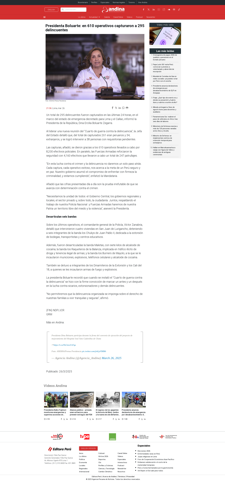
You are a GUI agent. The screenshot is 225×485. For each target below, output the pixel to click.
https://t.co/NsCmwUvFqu (65, 345)
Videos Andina (55, 386)
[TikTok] (179, 9)
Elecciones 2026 (144, 451)
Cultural (101, 453)
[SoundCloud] (169, 9)
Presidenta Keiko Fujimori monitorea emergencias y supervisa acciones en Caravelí (55, 413)
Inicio (81, 453)
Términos (121, 476)
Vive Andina (142, 2)
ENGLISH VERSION (88, 448)
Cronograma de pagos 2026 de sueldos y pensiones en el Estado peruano (165, 57)
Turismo (131, 2)
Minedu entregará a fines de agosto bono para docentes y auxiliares (164, 109)
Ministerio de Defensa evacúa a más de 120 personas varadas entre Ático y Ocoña (165, 128)
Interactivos (122, 462)
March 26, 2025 (111, 358)
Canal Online (118, 17)
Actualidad (95, 17)
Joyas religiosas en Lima (147, 457)
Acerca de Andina (109, 476)
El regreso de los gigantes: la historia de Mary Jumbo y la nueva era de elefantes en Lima (107, 413)
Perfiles (94, 2)
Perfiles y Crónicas (105, 465)
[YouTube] (158, 9)
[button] (45, 404)
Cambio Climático (105, 472)
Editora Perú (96, 476)
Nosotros (121, 472)
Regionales (83, 469)
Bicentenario (83, 2)
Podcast (139, 17)
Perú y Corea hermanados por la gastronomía (155, 468)
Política (82, 459)
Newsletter (150, 17)
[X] (148, 9)
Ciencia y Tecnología (106, 469)
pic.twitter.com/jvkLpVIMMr (94, 351)
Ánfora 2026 (103, 456)
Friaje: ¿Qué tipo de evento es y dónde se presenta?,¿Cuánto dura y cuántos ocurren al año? (165, 100)
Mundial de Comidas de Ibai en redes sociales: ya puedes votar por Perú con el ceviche (165, 78)
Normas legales (119, 2)
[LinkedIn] (153, 9)
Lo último (81, 17)
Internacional (84, 472)
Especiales (105, 2)
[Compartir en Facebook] (61, 418)
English (51, 10)
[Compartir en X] (64, 418)
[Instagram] (163, 9)
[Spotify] (174, 9)
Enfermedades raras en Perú (149, 454)
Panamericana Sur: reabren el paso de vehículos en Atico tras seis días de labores (165, 119)
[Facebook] (143, 9)
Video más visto (165, 24)
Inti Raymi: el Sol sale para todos (150, 471)
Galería (107, 17)
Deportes (102, 459)
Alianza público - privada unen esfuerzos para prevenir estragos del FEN (81, 412)
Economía (83, 462)
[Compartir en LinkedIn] (67, 418)
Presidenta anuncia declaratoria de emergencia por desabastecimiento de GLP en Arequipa (133, 413)
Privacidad (130, 476)
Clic (99, 462)
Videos (129, 17)
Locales (82, 465)
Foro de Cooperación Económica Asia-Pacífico (156, 459)
